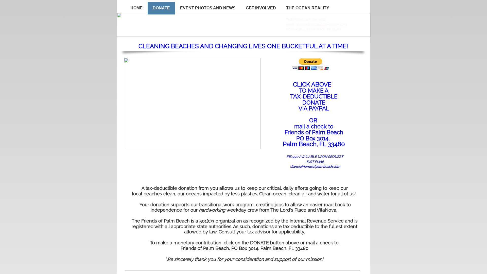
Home (136, 8)
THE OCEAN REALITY (307, 8)
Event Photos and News (208, 8)
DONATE (161, 8)
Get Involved (261, 8)
